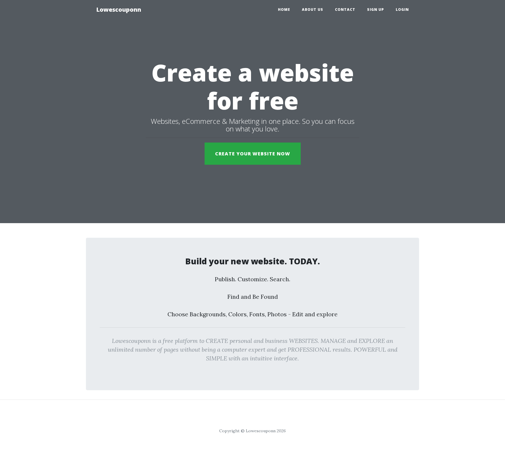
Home (284, 9)
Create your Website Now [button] (252, 153)
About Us (312, 9)
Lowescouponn (118, 9)
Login (402, 9)
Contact (345, 9)
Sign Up (375, 9)
